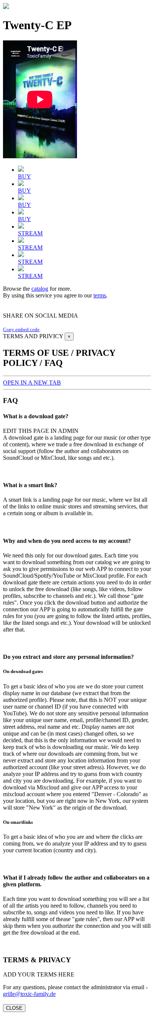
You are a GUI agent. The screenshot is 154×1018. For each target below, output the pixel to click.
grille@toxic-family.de (29, 994)
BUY (24, 176)
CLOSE (14, 1008)
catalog (39, 288)
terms (99, 295)
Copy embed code (21, 329)
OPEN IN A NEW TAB (32, 382)
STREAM (30, 233)
